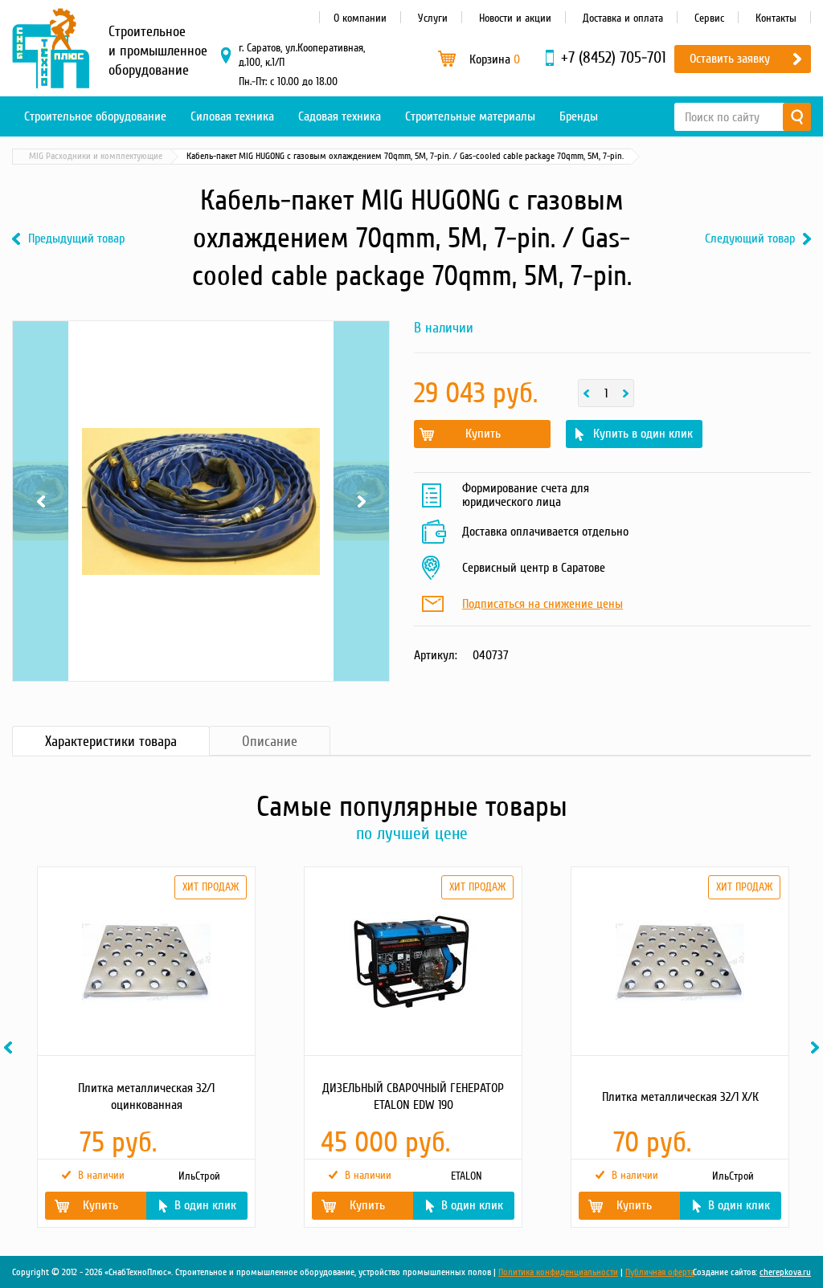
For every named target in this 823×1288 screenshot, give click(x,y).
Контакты (775, 18)
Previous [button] (10, 1047)
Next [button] (817, 1047)
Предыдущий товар (76, 239)
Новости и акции (515, 18)
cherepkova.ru (785, 1272)
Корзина (494, 59)
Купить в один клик (643, 434)
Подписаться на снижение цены (542, 604)
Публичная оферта (659, 1272)
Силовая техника (232, 116)
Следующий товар (750, 239)
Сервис (709, 18)
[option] (145, 1047)
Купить (483, 434)
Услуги (433, 18)
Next (361, 424)
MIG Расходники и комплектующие (95, 156)
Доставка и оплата (623, 18)
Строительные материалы (470, 116)
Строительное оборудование (95, 116)
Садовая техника (339, 116)
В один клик (205, 1205)
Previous (40, 424)
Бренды (578, 116)
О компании (360, 18)
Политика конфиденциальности (558, 1272)
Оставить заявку (730, 59)
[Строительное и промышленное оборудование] (50, 48)
